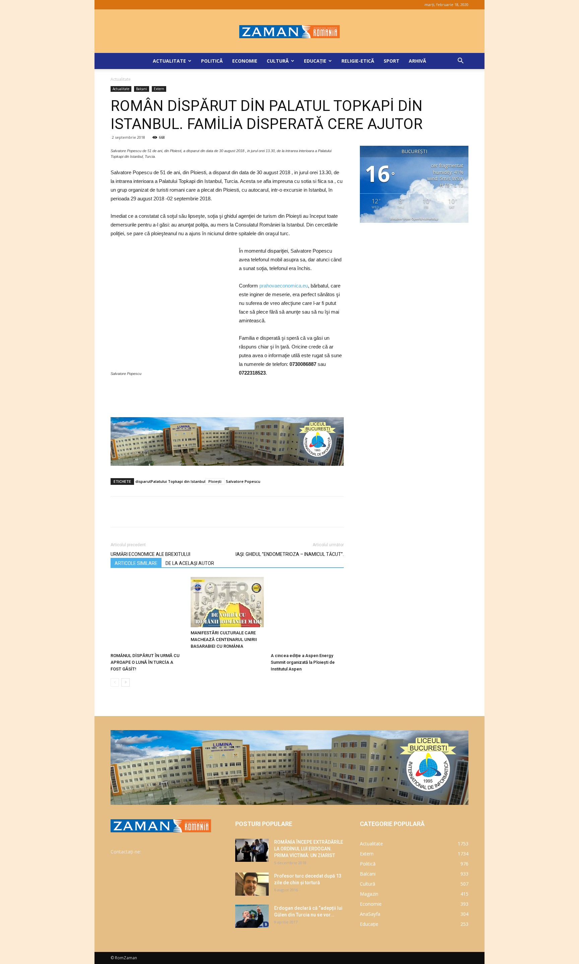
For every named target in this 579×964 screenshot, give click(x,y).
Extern (159, 88)
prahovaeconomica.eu (283, 285)
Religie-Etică (357, 61)
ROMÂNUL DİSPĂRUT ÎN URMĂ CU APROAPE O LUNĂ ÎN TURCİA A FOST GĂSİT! (145, 662)
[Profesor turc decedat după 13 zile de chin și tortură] (252, 884)
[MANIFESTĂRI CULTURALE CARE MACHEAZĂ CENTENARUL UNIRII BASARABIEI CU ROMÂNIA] (227, 602)
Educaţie (315, 61)
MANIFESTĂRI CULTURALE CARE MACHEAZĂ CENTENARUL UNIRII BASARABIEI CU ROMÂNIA (224, 639)
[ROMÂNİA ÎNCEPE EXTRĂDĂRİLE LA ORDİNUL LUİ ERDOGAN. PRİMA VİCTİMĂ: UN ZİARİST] (252, 850)
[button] (460, 61)
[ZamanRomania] (289, 31)
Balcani (141, 88)
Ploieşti (214, 481)
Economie (244, 61)
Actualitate (169, 61)
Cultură (278, 61)
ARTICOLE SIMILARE (136, 563)
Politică (212, 61)
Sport (391, 61)
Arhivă (417, 61)
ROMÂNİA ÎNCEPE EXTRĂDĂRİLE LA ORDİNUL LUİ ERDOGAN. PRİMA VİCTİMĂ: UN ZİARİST (308, 848)
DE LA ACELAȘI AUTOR (190, 563)
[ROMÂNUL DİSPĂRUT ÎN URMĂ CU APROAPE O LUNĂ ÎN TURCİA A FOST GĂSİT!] (147, 613)
